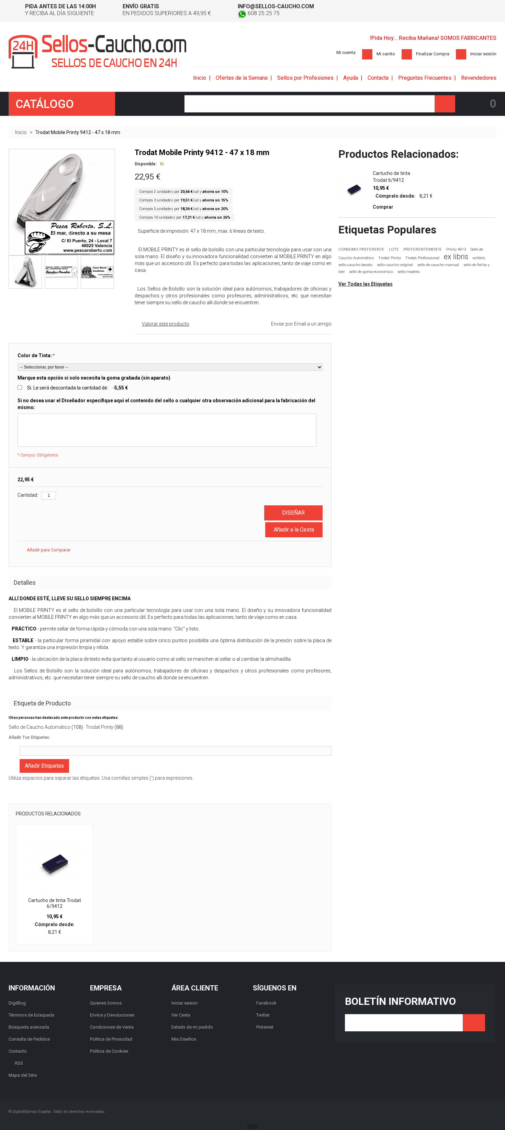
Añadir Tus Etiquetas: (29, 737)
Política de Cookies (109, 1051)
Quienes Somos (106, 1003)
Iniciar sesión (483, 53)
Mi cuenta (346, 52)
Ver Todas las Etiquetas (365, 284)
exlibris (479, 257)
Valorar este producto (165, 324)
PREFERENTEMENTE (422, 249)
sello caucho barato (355, 265)
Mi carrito (386, 53)
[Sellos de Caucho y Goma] (98, 52)
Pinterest (264, 1027)
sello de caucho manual (438, 265)
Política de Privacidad (111, 1039)
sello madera (408, 272)
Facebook (266, 1003)
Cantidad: (28, 495)
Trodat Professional (422, 258)
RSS (19, 1063)
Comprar (383, 207)
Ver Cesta (180, 1015)
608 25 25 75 (263, 13)
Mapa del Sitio (23, 1075)
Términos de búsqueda (31, 1015)
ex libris (456, 256)
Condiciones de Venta (112, 1027)
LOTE (394, 249)
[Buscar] (445, 103)
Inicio (21, 132)
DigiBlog (17, 1003)
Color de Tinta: (36, 355)
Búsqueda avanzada (29, 1027)
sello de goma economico (371, 272)
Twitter (263, 1015)
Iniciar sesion (184, 1003)
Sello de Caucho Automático (39, 727)
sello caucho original (395, 265)
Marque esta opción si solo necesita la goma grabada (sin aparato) (94, 378)
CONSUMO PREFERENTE (361, 249)
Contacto (18, 1051)
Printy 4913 (456, 249)
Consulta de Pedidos (29, 1039)
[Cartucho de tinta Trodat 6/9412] (54, 862)
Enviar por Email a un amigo (301, 324)
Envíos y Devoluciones (112, 1015)
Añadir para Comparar (48, 549)
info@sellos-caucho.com (276, 6)
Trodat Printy (99, 727)
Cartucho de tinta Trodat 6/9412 (54, 903)
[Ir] (474, 1022)
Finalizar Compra (432, 53)
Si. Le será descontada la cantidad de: (77, 388)
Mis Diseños (183, 1039)
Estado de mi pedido (192, 1027)
